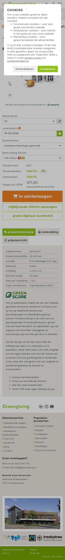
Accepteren (47, 69)
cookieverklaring (18, 60)
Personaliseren (24, 69)
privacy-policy (33, 57)
